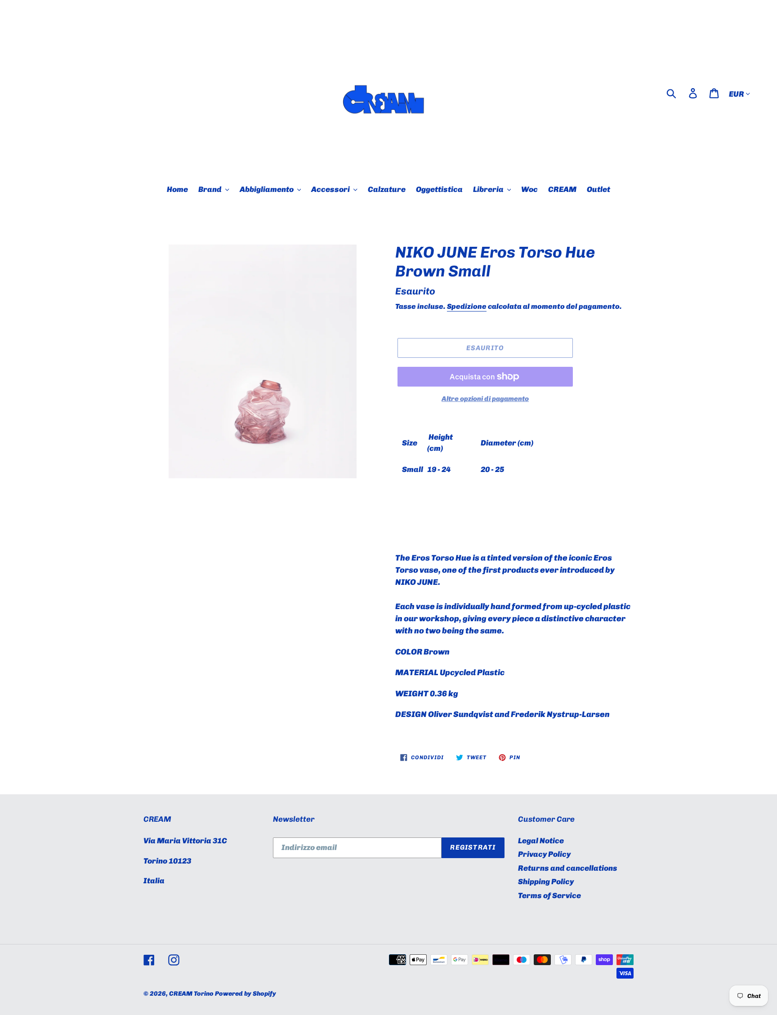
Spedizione (467, 306)
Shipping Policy (546, 881)
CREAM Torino (191, 993)
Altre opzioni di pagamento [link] (485, 399)
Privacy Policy (544, 854)
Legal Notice (541, 840)
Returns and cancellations (567, 868)
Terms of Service (549, 895)
